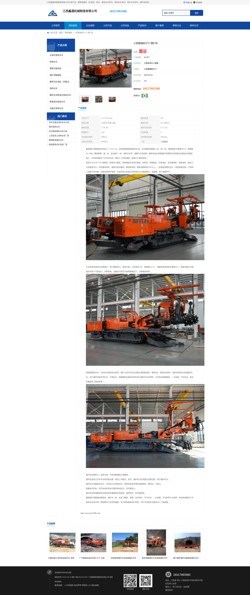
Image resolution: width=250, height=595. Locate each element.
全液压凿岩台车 (56, 55)
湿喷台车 (53, 88)
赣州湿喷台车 (54, 127)
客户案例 (159, 25)
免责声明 (77, 585)
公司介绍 (107, 25)
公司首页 (55, 25)
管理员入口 (86, 585)
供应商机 (73, 25)
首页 (61, 33)
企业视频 (90, 25)
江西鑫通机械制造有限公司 (99, 577)
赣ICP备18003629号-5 (80, 577)
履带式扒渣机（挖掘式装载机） (61, 82)
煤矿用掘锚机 (55, 75)
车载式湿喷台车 (56, 108)
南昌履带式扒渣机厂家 (58, 145)
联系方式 (194, 25)
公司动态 (125, 25)
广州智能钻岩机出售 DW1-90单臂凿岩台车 (65, 558)
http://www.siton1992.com (90, 513)
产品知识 (142, 25)
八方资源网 (68, 585)
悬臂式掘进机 (55, 68)
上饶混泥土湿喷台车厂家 (59, 136)
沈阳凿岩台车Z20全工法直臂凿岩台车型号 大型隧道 (194, 558)
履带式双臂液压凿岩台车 (60, 95)
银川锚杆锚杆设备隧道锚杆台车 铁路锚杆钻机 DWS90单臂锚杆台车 (169, 558)
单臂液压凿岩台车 (57, 102)
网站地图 (95, 585)
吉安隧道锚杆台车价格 (58, 131)
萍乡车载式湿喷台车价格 (59, 122)
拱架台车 (53, 62)
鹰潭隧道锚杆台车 (56, 140)
